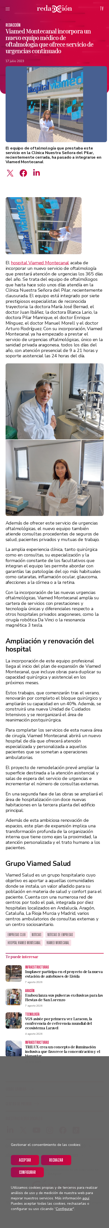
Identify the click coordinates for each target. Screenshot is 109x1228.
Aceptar (25, 1160)
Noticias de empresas (60, 935)
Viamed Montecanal (58, 943)
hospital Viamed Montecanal (40, 263)
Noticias (36, 935)
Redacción (13, 25)
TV (101, 8)
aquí (85, 1198)
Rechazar (56, 1160)
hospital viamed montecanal (24, 943)
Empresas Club (17, 935)
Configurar (27, 1172)
